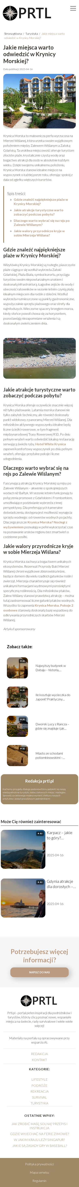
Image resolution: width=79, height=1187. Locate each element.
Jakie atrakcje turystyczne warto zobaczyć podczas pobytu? (38, 212)
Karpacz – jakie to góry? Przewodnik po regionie (60, 835)
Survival (39, 1097)
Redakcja (39, 1054)
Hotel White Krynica (50, 444)
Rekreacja (39, 1091)
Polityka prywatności (39, 1164)
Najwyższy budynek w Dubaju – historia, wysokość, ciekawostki (51, 668)
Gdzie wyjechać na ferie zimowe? (39, 1134)
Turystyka (31, 33)
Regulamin (39, 1181)
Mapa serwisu (39, 1172)
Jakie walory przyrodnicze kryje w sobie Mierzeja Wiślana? (39, 233)
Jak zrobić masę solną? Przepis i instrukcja (39, 1126)
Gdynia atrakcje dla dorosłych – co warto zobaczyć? (60, 884)
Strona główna (13, 33)
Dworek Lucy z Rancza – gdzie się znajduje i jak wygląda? (52, 726)
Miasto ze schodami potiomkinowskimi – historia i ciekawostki (49, 755)
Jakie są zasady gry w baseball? (39, 1145)
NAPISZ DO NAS (39, 972)
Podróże (39, 1085)
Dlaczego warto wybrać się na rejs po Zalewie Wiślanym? (42, 223)
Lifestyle (39, 1079)
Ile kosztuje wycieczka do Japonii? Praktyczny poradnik (52, 697)
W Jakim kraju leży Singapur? (39, 1140)
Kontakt (39, 1060)
